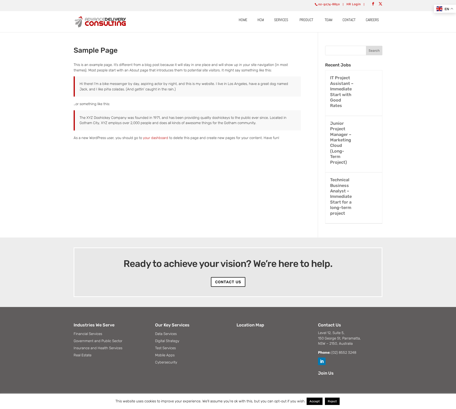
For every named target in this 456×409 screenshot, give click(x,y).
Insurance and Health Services (98, 348)
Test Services (165, 348)
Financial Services (88, 334)
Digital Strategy (167, 341)
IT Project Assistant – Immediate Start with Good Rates (341, 91)
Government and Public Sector (98, 341)
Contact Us (228, 282)
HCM (260, 19)
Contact (349, 19)
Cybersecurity (166, 362)
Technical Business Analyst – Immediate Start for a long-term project (341, 196)
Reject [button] (332, 401)
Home (243, 19)
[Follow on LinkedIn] (322, 361)
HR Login (354, 4)
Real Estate (82, 355)
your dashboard (155, 138)
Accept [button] (314, 401)
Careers (372, 19)
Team (328, 19)
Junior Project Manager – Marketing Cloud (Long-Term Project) (340, 143)
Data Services (166, 334)
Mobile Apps (165, 355)
